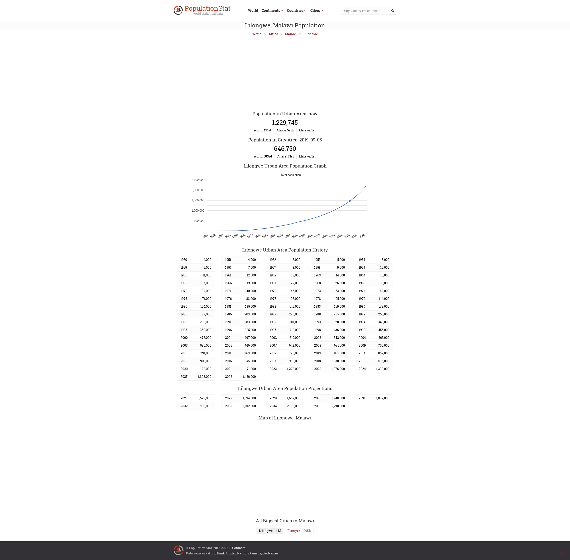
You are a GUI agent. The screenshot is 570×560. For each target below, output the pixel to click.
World (253, 10)
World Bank (216, 553)
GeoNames (271, 553)
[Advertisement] (285, 75)
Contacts (238, 548)
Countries (295, 10)
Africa (273, 34)
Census (255, 553)
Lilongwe (310, 34)
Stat (208, 11)
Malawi (291, 34)
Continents (271, 10)
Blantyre (293, 531)
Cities (315, 10)
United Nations (237, 553)
